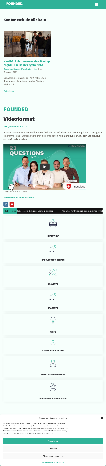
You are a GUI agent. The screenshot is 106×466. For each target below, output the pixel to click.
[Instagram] (5, 204)
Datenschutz (59, 462)
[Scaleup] (53, 276)
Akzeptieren (53, 441)
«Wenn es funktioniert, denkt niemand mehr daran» (78, 210)
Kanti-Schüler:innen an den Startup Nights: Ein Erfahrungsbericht (27, 40)
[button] (101, 418)
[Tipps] (53, 324)
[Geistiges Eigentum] (53, 346)
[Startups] (53, 252)
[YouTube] (12, 204)
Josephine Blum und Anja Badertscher (21, 69)
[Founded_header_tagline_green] (14, 2)
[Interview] (53, 227)
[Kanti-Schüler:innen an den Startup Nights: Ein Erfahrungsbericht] (27, 44)
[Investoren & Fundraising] (53, 391)
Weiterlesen (9, 91)
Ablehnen (53, 448)
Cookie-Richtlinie (47, 462)
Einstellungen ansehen (53, 456)
